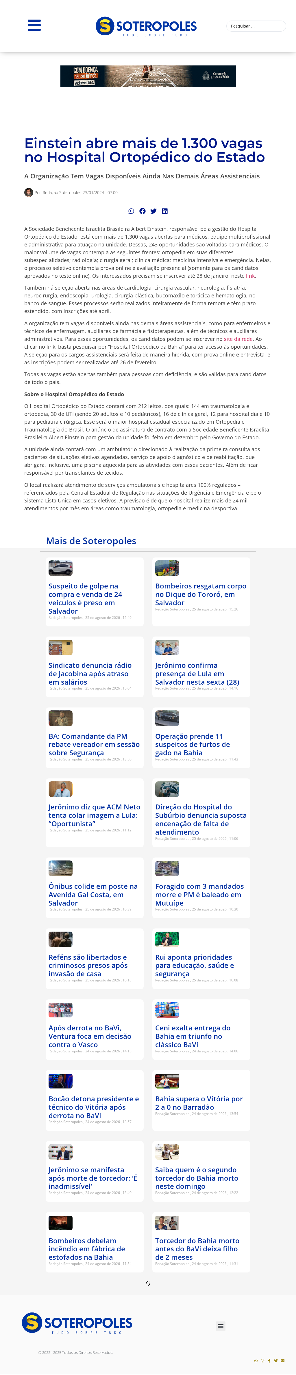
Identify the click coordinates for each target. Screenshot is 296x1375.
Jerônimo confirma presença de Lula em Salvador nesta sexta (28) (197, 673)
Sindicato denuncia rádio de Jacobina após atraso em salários (90, 673)
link (250, 275)
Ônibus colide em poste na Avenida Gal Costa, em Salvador (93, 894)
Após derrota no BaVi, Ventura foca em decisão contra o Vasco (90, 1036)
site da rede (238, 338)
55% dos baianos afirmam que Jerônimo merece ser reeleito (92, 1319)
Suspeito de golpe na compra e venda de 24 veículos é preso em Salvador (85, 598)
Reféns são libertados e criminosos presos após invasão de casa (88, 965)
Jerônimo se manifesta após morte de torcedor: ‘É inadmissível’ (93, 1178)
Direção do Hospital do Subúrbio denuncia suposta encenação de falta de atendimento (201, 819)
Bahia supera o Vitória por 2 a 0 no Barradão (199, 1103)
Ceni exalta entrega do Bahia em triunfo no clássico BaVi (193, 1036)
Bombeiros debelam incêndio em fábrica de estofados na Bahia (87, 1249)
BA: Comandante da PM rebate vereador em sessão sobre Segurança (94, 744)
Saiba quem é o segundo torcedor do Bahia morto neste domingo (196, 1178)
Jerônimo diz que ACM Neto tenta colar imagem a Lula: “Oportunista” (94, 815)
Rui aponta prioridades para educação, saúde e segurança (194, 965)
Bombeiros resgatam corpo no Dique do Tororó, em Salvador (201, 594)
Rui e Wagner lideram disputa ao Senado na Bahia (191, 1319)
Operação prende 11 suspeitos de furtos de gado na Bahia (192, 744)
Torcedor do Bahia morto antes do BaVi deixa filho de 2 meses (197, 1249)
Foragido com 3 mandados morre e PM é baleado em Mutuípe (199, 894)
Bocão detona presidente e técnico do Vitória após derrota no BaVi (94, 1107)
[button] (131, 211)
